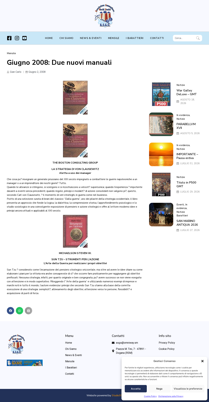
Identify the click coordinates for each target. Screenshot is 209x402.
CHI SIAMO (66, 38)
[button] (202, 361)
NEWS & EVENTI (90, 38)
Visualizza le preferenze (188, 388)
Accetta (136, 388)
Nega (159, 388)
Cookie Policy (150, 396)
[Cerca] (198, 38)
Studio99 (117, 395)
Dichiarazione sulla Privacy (170, 396)
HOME (49, 38)
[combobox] (184, 38)
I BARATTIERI (135, 38)
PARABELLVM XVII (186, 126)
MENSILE (114, 38)
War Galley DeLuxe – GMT (187, 92)
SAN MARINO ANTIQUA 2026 (187, 223)
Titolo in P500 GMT (186, 184)
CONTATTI (157, 38)
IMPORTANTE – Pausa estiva (187, 156)
